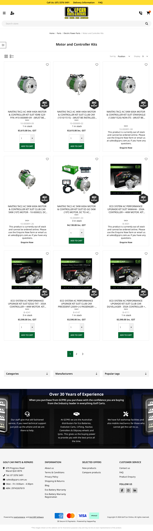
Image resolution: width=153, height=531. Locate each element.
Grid (6, 56)
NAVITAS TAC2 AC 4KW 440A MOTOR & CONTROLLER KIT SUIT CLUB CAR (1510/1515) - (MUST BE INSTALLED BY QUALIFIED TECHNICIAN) (76, 114)
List (11, 56)
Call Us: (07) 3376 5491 (58, 2)
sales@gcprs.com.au (16, 479)
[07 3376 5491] (141, 13)
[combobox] (25, 138)
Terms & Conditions (54, 472)
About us (49, 468)
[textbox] (73, 24)
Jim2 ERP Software (36, 517)
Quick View (47, 69)
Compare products (91, 472)
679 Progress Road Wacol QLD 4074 (15, 469)
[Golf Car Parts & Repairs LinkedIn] (134, 490)
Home (52, 33)
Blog (47, 485)
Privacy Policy (51, 476)
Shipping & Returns (55, 481)
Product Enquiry (127, 476)
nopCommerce (19, 517)
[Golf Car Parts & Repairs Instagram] (128, 490)
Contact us (124, 468)
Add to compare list (47, 73)
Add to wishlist (47, 65)
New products (89, 468)
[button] (32, 138)
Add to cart (27, 146)
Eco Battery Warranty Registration (55, 495)
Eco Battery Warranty (55, 489)
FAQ (100, 2)
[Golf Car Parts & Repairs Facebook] (122, 490)
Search (148, 24)
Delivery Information (84, 2)
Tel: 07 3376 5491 (14, 475)
